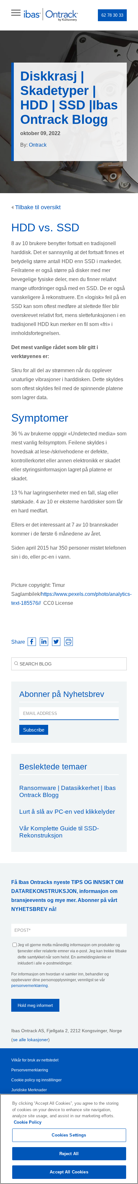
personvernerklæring (29, 985)
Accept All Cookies (69, 1172)
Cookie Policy (27, 1122)
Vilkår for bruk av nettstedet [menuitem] (34, 1060)
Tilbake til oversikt (37, 207)
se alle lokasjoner (30, 1039)
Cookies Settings (69, 1135)
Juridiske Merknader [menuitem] (29, 1090)
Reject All (69, 1153)
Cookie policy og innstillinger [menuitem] (36, 1080)
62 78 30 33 (112, 15)
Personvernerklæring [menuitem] (29, 1070)
